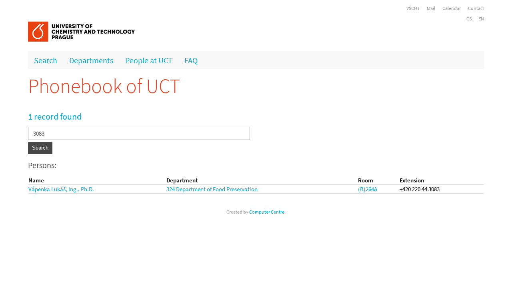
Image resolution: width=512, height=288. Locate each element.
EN (481, 19)
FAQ (191, 60)
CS (469, 19)
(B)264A (367, 189)
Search (45, 60)
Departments (91, 60)
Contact (476, 8)
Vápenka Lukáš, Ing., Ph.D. (61, 189)
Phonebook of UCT (104, 85)
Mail (431, 8)
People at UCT (148, 60)
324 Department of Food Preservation (212, 189)
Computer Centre (266, 212)
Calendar (451, 8)
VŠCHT (413, 8)
